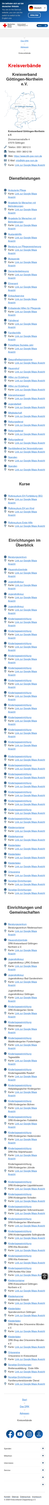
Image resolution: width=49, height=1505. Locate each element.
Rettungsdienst (15, 421)
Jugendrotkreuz (16, 581)
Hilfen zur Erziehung (18, 377)
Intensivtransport (16, 395)
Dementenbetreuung (18, 271)
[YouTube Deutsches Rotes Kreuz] (20, 1434)
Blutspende (13, 258)
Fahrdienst (13, 320)
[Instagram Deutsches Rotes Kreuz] (29, 1434)
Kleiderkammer (15, 836)
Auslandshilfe (15, 234)
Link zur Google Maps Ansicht (30, 165)
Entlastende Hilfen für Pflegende (24, 308)
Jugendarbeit (14, 403)
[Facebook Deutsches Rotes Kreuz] (10, 1434)
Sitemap (15, 1496)
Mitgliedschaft (15, 412)
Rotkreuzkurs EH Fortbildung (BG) (25, 495)
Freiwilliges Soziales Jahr (20, 345)
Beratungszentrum (17, 557)
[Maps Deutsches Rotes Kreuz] (39, 1434)
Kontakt (7, 1496)
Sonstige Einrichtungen (19, 880)
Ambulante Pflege (17, 190)
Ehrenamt (13, 283)
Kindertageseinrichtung (19, 618)
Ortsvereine (14, 871)
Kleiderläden (14, 845)
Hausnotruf (13, 368)
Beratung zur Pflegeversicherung (24, 246)
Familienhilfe (14, 332)
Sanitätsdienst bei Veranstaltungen (25, 448)
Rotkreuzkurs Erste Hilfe (20, 522)
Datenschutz (25, 1496)
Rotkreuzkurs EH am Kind (21, 508)
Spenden (12, 457)
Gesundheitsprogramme (20, 359)
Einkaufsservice (16, 295)
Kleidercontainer (16, 827)
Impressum (36, 1496)
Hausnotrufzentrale (17, 569)
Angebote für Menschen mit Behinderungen (22, 204)
